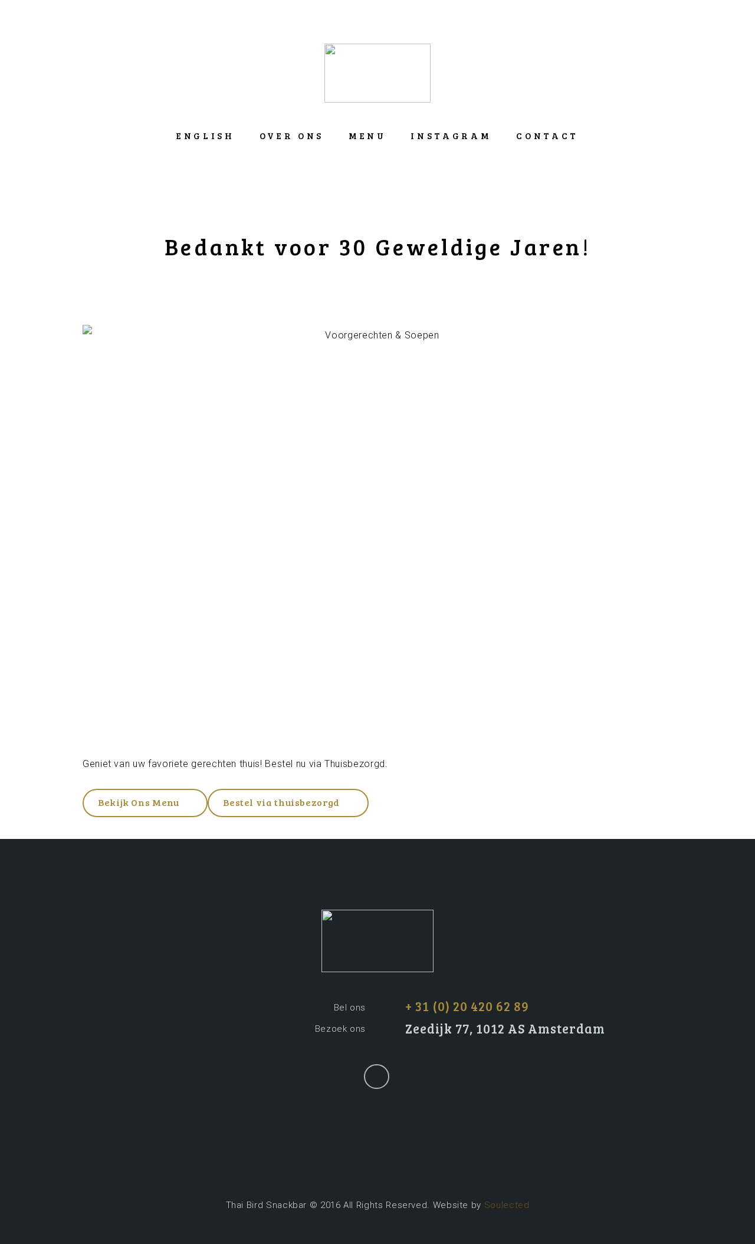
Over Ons (292, 135)
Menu (367, 135)
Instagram (451, 135)
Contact (547, 135)
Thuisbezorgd (354, 763)
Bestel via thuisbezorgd (281, 802)
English (205, 135)
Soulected (507, 1205)
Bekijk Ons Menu (138, 802)
